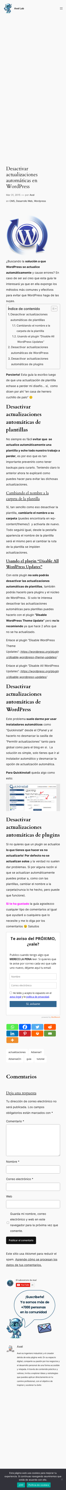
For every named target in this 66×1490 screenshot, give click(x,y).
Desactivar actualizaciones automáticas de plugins (29, 361)
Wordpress (40, 200)
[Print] (37, 1033)
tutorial (40, 1058)
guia (29, 1058)
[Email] (50, 1033)
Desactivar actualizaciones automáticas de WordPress (29, 350)
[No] (61, 1479)
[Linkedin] (12, 1033)
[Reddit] (50, 1027)
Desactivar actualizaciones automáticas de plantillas (29, 317)
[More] (12, 1040)
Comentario (15, 1121)
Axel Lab (19, 8)
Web (9, 1196)
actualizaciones (17, 1052)
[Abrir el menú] (61, 8)
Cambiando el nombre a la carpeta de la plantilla (33, 328)
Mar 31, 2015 (13, 194)
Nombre (12, 1161)
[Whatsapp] (12, 1027)
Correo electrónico (19, 1179)
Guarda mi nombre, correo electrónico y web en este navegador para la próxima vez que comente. (34, 1222)
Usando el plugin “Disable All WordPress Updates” (35, 339)
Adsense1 (36, 1052)
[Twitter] (37, 1027)
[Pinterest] (25, 1033)
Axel (32, 194)
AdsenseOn (14, 1058)
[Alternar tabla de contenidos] (53, 308)
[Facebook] (25, 1027)
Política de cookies (38, 1485)
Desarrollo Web (24, 200)
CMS (12, 200)
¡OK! (21, 1485)
